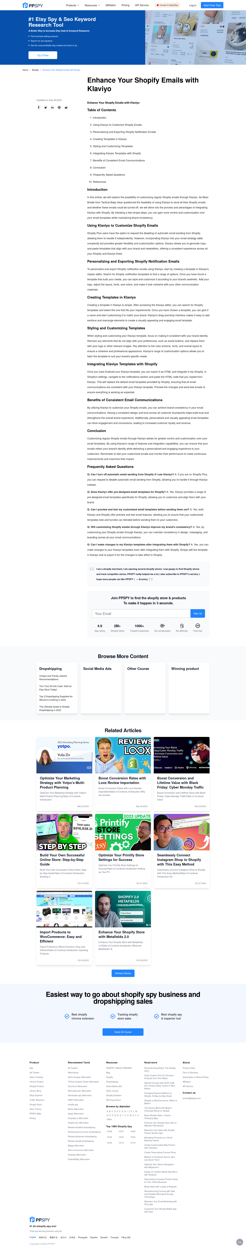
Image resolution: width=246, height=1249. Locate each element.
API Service (142, 5)
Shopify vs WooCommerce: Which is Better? (160, 1102)
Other (109, 1119)
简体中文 (43, 1237)
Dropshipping (112, 1081)
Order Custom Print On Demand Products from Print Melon (158, 1077)
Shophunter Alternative (78, 1122)
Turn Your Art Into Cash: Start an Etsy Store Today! (55, 687)
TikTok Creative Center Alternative (83, 1081)
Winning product (113, 1099)
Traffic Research (37, 1099)
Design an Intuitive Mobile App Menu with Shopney (160, 1173)
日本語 (72, 1237)
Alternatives (73, 1072)
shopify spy (73, 1104)
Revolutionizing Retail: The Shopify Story (160, 1069)
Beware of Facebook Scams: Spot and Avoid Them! (159, 1158)
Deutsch (104, 1237)
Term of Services (190, 1072)
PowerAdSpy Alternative (79, 1159)
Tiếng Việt (125, 1237)
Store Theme (35, 1109)
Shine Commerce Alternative (81, 1150)
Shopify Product (37, 1086)
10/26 (132, 1131)
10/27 (121, 1131)
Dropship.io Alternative (78, 1118)
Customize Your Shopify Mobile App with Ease (160, 1210)
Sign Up (198, 613)
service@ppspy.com (192, 1098)
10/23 (132, 1137)
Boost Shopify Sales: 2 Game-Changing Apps (157, 1117)
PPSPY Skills (35, 1113)
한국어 (63, 1237)
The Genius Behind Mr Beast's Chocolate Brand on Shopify (158, 1109)
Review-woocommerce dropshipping (84, 1131)
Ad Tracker (34, 1072)
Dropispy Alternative (77, 1154)
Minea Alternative (76, 1109)
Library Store (35, 1090)
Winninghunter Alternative (79, 1090)
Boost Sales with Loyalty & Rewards (160, 1186)
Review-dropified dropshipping (81, 1127)
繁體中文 (54, 1237)
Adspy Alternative (76, 1113)
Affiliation (187, 1081)
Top (239, 1242)
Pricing (125, 5)
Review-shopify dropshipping (81, 1141)
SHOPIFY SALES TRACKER (119, 1068)
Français (114, 1237)
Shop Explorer (36, 1095)
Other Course (112, 1090)
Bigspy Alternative (76, 1145)
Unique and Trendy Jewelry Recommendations (53, 677)
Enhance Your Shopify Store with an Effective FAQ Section (160, 1124)
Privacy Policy (189, 1068)
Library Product (36, 1081)
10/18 (132, 1142)
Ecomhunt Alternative (77, 1086)
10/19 (121, 1142)
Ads (31, 1068)
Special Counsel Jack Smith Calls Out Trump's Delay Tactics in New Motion (159, 1085)
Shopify (35, 69)
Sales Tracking (36, 1077)
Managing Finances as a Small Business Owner (158, 1139)
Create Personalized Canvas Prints (160, 1152)
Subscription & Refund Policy (196, 1077)
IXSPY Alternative (76, 1099)
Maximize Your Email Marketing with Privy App (160, 1203)
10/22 (109, 1142)
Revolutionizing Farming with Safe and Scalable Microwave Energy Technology (159, 1194)
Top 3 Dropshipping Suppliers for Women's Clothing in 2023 (56, 698)
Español (94, 1237)
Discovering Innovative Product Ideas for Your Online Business (161, 1180)
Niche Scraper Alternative (79, 1077)
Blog (108, 1072)
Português (82, 1237)
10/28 (109, 1131)
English (33, 1237)
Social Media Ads (114, 1086)
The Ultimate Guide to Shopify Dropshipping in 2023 (54, 708)
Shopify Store (36, 1104)
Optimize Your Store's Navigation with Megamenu (159, 1166)
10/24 (121, 1137)
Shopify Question (114, 1095)
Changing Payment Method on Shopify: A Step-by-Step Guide (158, 1094)
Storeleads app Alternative (80, 1095)
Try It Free (43, 55)
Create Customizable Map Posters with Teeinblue (159, 1146)
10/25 (109, 1137)
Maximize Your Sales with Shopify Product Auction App (159, 1131)
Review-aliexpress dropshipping (82, 1136)
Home (25, 69)
